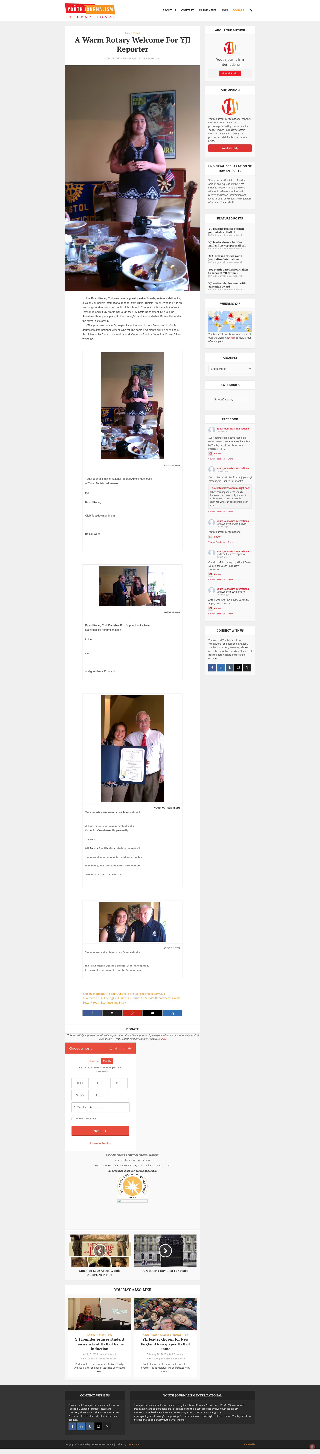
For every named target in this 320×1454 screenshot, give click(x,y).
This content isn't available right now (230, 488)
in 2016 (162, 1038)
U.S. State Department (156, 998)
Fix (126, 33)
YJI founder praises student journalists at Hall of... (226, 230)
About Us (169, 10)
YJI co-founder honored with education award (227, 284)
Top (110, 1334)
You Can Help (230, 148)
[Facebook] (212, 667)
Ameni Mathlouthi (95, 994)
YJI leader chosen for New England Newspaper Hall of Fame (165, 1344)
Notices (135, 33)
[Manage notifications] (312, 1446)
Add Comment (108, 1354)
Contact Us (249, 1444)
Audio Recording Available (157, 1334)
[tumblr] (230, 667)
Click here (230, 337)
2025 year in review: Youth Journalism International (225, 257)
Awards (91, 1334)
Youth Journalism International (142, 58)
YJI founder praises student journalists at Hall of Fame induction (99, 1344)
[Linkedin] (221, 667)
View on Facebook (216, 458)
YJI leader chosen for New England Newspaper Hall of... (227, 243)
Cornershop (133, 1444)
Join (224, 10)
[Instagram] (238, 667)
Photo (217, 453)
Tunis (122, 998)
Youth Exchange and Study (109, 1002)
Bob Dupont (118, 994)
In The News (207, 10)
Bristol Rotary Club (153, 994)
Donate (238, 10)
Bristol (134, 994)
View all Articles (230, 73)
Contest (187, 10)
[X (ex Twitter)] (247, 667)
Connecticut (91, 998)
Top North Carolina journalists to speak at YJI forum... (228, 271)
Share (230, 458)
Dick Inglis (109, 998)
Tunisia (134, 998)
